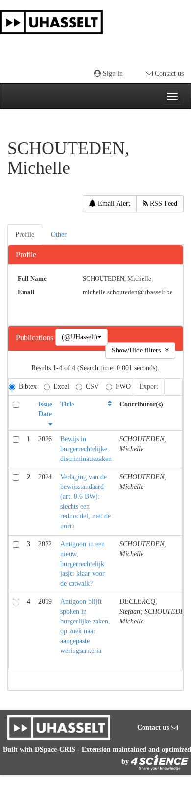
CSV (92, 386)
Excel (61, 386)
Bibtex (28, 386)
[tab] (25, 234)
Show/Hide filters (138, 350)
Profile (26, 254)
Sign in (112, 73)
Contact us (168, 73)
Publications (35, 338)
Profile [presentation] (24, 234)
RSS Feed (162, 203)
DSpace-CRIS (55, 749)
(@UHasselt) (79, 337)
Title (67, 404)
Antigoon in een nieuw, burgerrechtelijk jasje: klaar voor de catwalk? (82, 564)
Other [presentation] (59, 234)
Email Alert (113, 203)
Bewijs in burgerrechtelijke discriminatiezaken (86, 448)
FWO (123, 386)
